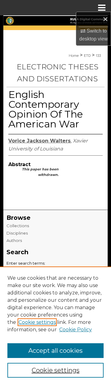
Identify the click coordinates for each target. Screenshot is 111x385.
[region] (55, 325)
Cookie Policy (75, 329)
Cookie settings (37, 322)
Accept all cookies (55, 350)
